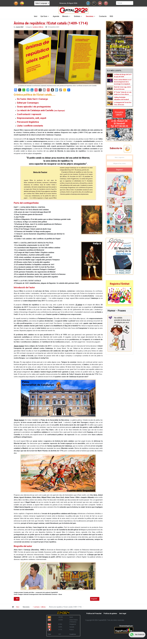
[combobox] (124, 3)
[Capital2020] (73, 10)
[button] (45, 16)
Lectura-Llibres (38, 27)
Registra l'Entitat (119, 283)
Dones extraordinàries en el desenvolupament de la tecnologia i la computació (122, 82)
